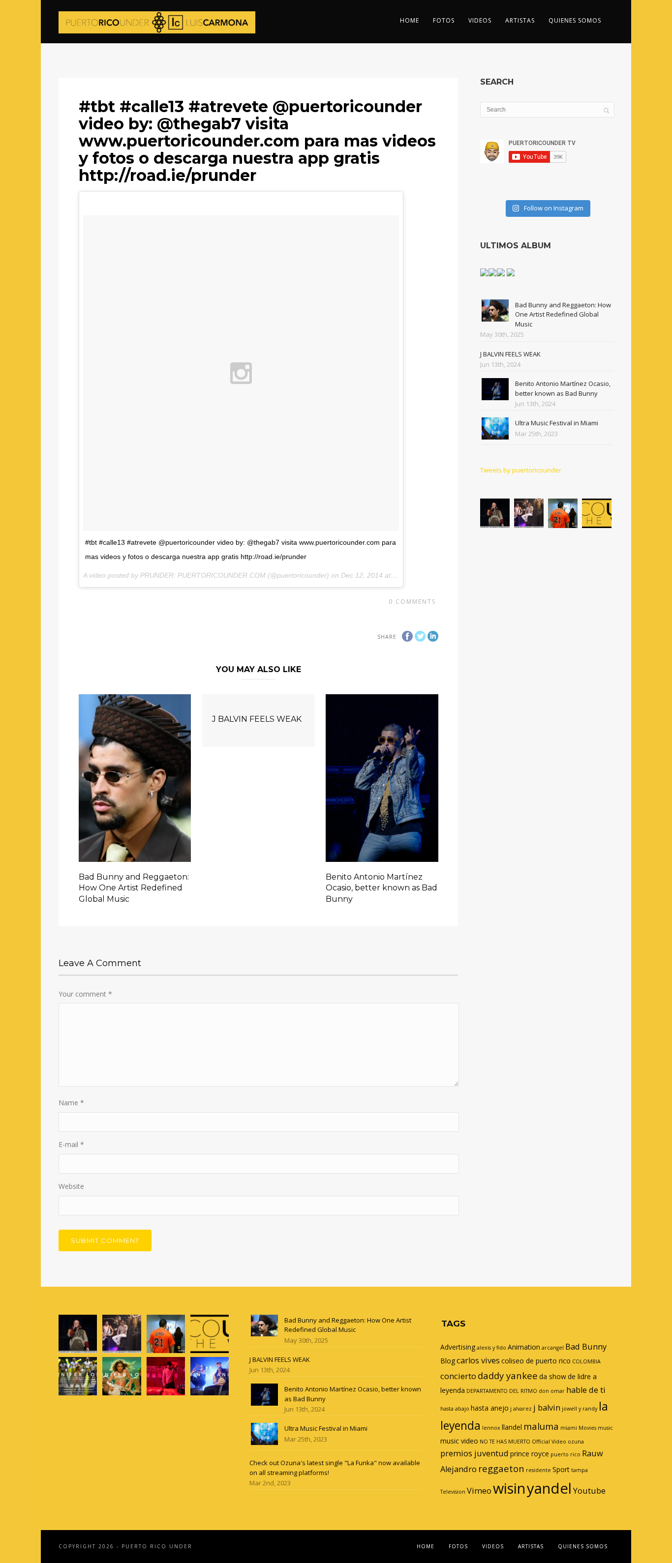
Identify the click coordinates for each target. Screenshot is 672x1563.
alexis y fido (491, 1347)
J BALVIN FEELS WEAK (257, 719)
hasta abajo (454, 1408)
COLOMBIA (586, 1361)
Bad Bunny (586, 1346)
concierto (458, 1376)
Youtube (589, 1490)
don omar (552, 1390)
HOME (409, 20)
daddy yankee (508, 1375)
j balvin (546, 1407)
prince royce (529, 1453)
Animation (524, 1347)
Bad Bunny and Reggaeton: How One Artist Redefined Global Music (134, 888)
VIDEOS (479, 20)
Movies (587, 1427)
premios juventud (474, 1453)
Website (71, 1186)
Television (452, 1491)
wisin (509, 1488)
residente (538, 1470)
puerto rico (565, 1454)
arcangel (553, 1347)
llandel (512, 1427)
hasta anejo (490, 1408)
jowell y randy (579, 1408)
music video (459, 1440)
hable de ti (586, 1390)
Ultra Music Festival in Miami (556, 422)
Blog (447, 1360)
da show (552, 1376)
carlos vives (478, 1360)
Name (71, 1102)
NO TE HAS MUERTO (505, 1441)
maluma (541, 1426)
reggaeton (501, 1468)
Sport (561, 1469)
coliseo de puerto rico (536, 1360)
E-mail (71, 1144)
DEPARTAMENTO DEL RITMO (501, 1390)
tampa (579, 1470)
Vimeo (479, 1490)
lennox (491, 1427)
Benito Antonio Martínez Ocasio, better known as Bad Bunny (381, 888)
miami (568, 1427)
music (605, 1427)
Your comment (85, 994)
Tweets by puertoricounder (520, 470)
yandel (549, 1488)
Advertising (457, 1347)
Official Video (549, 1441)
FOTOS (444, 20)
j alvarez (521, 1408)
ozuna (576, 1441)
